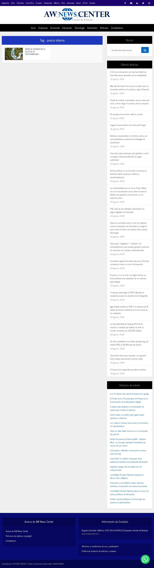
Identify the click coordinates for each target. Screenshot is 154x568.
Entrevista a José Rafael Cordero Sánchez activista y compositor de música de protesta (128, 484)
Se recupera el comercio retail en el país (126, 114)
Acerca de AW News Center (17, 531)
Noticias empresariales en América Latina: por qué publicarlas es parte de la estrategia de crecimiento (128, 139)
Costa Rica (30, 3)
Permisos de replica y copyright (19, 536)
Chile (13, 3)
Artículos (104, 28)
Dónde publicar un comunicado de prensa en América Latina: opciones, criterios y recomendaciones (128, 174)
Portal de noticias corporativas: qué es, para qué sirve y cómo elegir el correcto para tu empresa (129, 101)
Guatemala (48, 3)
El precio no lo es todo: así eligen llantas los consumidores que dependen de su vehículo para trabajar (128, 278)
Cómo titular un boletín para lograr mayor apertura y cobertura (127, 416)
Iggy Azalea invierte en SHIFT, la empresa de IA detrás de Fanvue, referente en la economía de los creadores (129, 310)
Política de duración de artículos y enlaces (99, 551)
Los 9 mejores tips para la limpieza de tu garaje (129, 393)
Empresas (43, 28)
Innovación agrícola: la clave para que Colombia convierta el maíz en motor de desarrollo (129, 262)
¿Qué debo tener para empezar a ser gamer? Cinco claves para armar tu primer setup (128, 357)
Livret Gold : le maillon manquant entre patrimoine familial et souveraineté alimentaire (129, 460)
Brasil (78, 3)
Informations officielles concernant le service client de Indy (128, 452)
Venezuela (70, 3)
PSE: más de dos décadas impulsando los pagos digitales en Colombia (127, 210)
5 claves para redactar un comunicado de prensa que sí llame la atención (127, 408)
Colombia (20, 3)
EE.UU (85, 3)
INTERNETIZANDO (19, 563)
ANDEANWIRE (58, 563)
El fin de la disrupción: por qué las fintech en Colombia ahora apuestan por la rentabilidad (128, 73)
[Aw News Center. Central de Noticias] (77, 13)
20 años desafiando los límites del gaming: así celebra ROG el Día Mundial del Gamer (129, 343)
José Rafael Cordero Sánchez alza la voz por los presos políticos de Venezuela (129, 492)
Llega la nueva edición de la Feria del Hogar (128, 125)
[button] (145, 559)
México (57, 3)
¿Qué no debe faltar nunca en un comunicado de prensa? (129, 432)
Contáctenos (117, 28)
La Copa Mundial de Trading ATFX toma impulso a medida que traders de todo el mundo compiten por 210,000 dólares (126, 327)
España (92, 3)
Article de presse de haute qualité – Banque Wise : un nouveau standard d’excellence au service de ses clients (128, 442)
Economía (55, 28)
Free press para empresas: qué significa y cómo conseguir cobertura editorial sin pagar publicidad (129, 156)
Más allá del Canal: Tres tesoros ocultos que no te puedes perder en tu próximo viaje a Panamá (129, 87)
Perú (63, 3)
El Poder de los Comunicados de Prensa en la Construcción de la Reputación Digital (129, 400)
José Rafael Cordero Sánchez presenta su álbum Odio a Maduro (127, 476)
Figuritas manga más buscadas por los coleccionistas (126, 468)
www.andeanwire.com (90, 533)
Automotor (92, 28)
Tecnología (80, 28)
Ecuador (39, 3)
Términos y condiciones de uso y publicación (100, 546)
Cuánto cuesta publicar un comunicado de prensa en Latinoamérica (127, 500)
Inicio (33, 28)
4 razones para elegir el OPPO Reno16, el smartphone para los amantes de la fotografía (128, 294)
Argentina (5, 3)
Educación (67, 28)
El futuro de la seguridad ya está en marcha (128, 369)
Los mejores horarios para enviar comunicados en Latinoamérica (129, 424)
